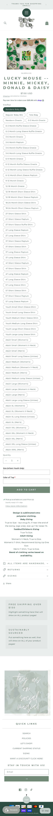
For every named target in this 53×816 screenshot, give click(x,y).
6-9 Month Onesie (14, 159)
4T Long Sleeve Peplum (17, 274)
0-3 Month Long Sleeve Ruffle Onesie (24, 131)
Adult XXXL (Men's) (15, 450)
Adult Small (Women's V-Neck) (21, 345)
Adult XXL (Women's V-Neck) (20, 433)
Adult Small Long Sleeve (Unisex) (22, 356)
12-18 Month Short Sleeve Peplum (22, 197)
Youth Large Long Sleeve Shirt (20, 334)
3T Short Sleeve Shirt (16, 246)
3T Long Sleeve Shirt (16, 257)
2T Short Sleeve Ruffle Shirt (19, 225)
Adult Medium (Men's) (16, 373)
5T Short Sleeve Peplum (17, 296)
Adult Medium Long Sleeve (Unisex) (23, 378)
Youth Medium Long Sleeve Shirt (22, 323)
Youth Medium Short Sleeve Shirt (22, 318)
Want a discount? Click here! (26, 758)
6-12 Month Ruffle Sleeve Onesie (21, 164)
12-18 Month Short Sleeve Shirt (20, 192)
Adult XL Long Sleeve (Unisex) (20, 417)
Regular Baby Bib (14, 115)
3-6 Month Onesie (14, 137)
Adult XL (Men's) (14, 422)
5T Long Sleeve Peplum (17, 301)
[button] (5, 22)
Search (27, 733)
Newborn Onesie (14, 120)
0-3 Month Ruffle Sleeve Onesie (21, 126)
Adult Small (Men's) (15, 351)
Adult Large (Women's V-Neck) (21, 389)
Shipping (6, 96)
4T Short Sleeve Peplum (17, 263)
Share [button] (8, 583)
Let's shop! (26, 743)
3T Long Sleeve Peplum (17, 252)
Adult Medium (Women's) (18, 362)
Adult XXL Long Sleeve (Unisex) (21, 444)
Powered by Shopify (33, 813)
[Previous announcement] (7, 4)
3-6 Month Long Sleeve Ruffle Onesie (24, 153)
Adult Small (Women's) (17, 340)
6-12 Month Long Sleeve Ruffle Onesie (24, 170)
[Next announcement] (46, 4)
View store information (16, 506)
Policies (26, 738)
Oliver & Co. (22, 813)
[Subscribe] (26, 778)
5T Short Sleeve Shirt (16, 290)
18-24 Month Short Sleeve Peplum (22, 208)
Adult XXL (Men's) (14, 439)
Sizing (26, 753)
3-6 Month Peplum (15, 142)
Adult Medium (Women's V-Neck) (22, 367)
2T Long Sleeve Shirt (16, 236)
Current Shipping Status (26, 748)
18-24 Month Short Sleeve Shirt (21, 203)
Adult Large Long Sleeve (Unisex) (22, 400)
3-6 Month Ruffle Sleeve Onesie (21, 148)
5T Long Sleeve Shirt (16, 285)
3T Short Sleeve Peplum (17, 241)
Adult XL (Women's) (15, 406)
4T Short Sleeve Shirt (16, 268)
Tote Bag (33, 115)
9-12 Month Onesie (15, 181)
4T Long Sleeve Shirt (16, 279)
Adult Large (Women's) (17, 384)
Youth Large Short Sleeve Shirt (21, 329)
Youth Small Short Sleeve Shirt (21, 307)
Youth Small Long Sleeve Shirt (20, 312)
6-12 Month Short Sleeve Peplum (21, 175)
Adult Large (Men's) (15, 395)
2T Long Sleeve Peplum (17, 230)
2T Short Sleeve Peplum (17, 219)
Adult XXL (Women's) (16, 428)
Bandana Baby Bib (15, 109)
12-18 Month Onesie (15, 186)
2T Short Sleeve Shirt (16, 214)
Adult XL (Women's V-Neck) (19, 411)
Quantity (7, 455)
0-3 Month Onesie (36, 120)
